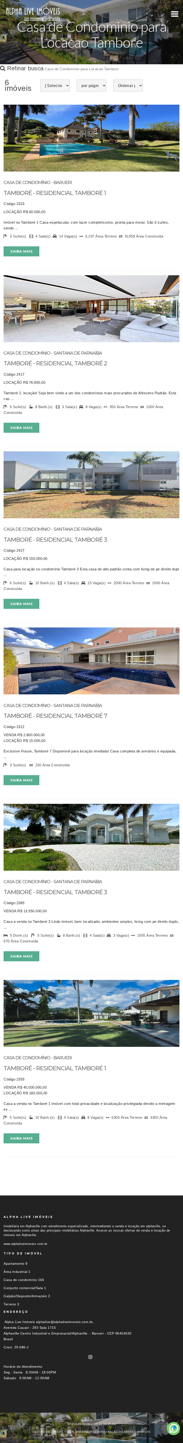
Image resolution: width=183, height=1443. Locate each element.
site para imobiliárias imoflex (91, 1424)
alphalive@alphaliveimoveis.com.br (64, 1322)
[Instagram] (90, 1357)
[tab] (91, 1404)
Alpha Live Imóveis (20, 1322)
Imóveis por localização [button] (23, 1403)
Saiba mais (21, 251)
